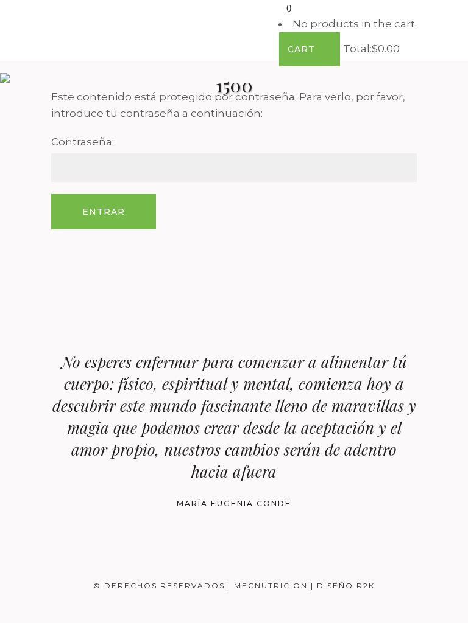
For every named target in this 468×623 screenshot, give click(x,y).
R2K (365, 585)
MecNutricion (272, 585)
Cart (303, 49)
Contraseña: (82, 142)
